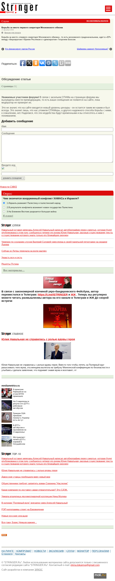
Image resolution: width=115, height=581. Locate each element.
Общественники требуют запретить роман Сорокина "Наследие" (34, 483)
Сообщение (8, 133)
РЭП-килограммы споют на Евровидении (22, 509)
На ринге (7, 551)
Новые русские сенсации (14, 516)
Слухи (70, 551)
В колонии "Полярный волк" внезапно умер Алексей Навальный (34, 503)
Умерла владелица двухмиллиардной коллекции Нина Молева (33, 496)
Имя (3, 126)
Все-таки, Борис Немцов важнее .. (19, 522)
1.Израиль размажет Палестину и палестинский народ (33, 203)
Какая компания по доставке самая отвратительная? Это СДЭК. (34, 490)
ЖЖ (73, 294)
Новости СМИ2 (8, 187)
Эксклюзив (56, 551)
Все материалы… (14, 270)
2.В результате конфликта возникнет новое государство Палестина (40, 207)
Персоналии (100, 551)
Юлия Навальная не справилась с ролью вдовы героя (38, 339)
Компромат (24, 551)
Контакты (20, 554)
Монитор (83, 551)
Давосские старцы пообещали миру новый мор (25, 477)
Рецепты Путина (10, 264)
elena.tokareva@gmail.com (85, 565)
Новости (40, 551)
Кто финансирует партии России (20, 49)
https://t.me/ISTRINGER (53, 294)
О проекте (7, 554)
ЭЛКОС (38, 569)
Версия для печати (12, 33)
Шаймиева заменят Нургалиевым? (92, 49)
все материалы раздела (97, 21)
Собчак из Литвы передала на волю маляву (24, 251)
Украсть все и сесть (11, 257)
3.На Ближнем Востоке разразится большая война (31, 211)
